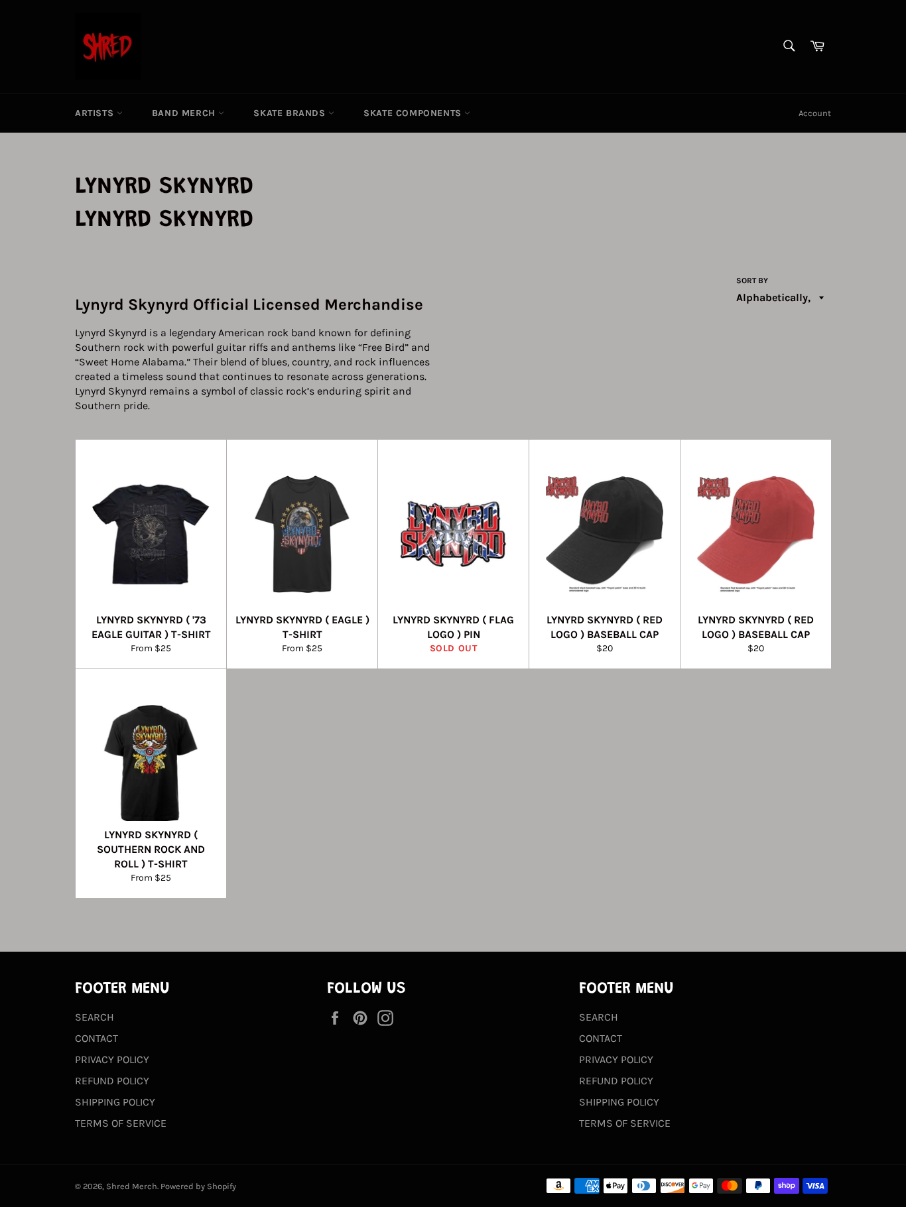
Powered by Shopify (198, 1186)
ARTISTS (96, 113)
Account (815, 113)
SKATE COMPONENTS (413, 113)
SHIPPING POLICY (115, 1102)
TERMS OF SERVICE (120, 1123)
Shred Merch (131, 1186)
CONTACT (96, 1038)
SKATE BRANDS (290, 113)
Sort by (752, 280)
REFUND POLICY (112, 1080)
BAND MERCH (185, 113)
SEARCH (94, 1017)
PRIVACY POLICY (112, 1059)
